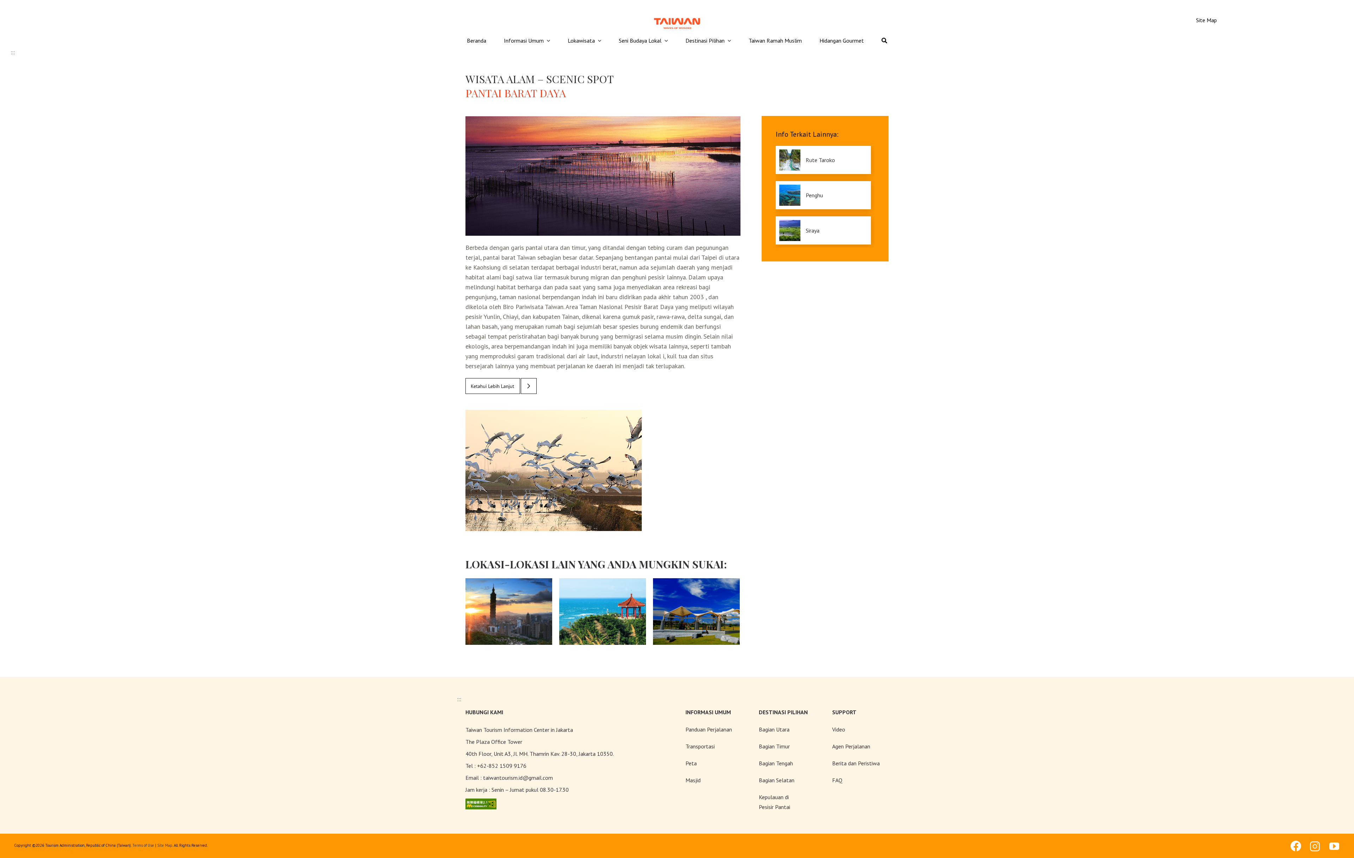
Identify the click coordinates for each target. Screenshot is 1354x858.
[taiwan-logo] (677, 17)
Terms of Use (143, 845)
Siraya (812, 230)
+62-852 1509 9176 (501, 765)
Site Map (164, 845)
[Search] (884, 40)
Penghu (814, 195)
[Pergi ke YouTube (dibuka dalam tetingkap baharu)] (1334, 846)
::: (13, 52)
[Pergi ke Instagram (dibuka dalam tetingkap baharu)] (1315, 846)
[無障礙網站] (480, 803)
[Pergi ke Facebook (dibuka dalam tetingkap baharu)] (1296, 846)
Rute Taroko (820, 159)
